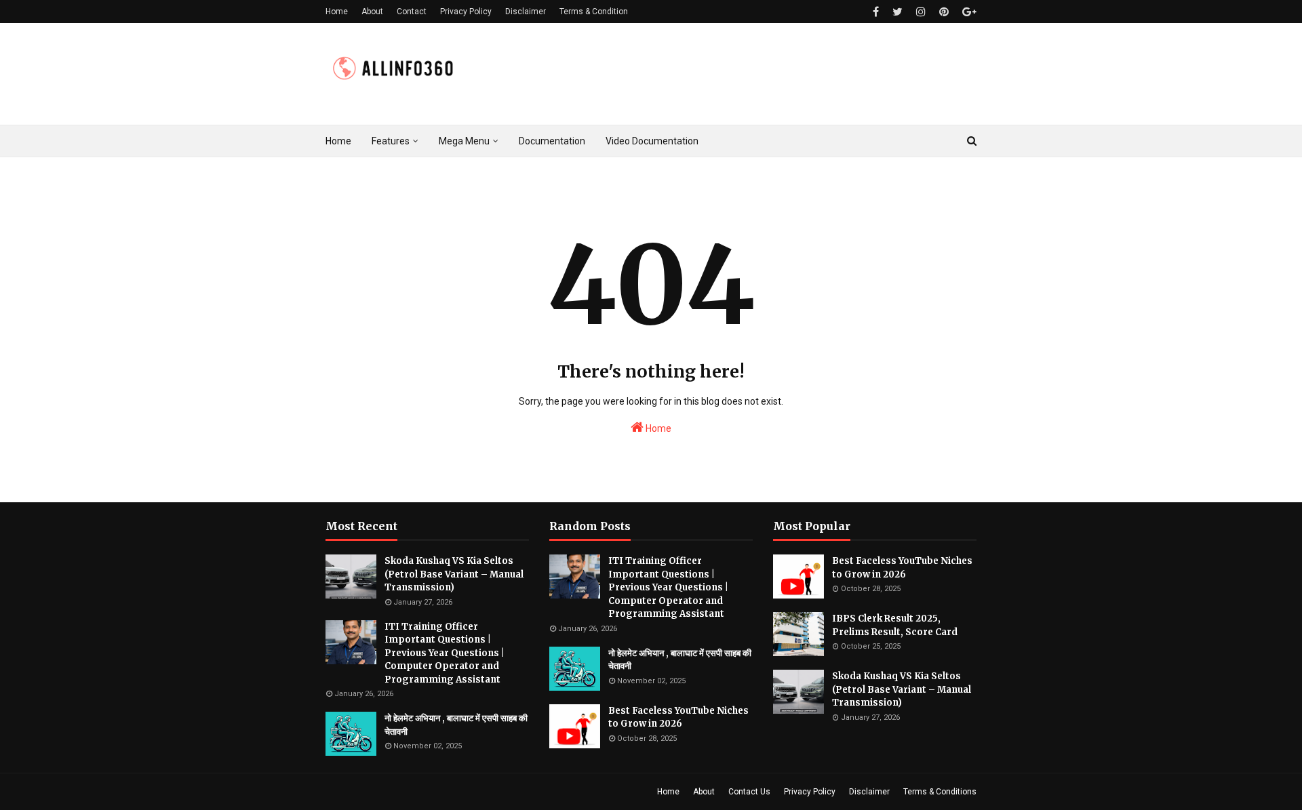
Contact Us (749, 791)
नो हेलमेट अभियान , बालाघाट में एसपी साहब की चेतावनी (456, 724)
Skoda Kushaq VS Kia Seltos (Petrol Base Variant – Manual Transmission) (454, 574)
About (372, 11)
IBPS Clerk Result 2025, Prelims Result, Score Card (895, 625)
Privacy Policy (466, 11)
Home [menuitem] (338, 141)
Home (337, 11)
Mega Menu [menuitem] (464, 141)
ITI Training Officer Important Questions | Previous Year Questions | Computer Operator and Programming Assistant (444, 653)
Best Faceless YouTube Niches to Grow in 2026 (678, 717)
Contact (412, 11)
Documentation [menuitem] (552, 141)
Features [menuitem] (391, 141)
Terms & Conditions (939, 791)
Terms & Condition (593, 11)
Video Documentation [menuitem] (652, 141)
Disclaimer (525, 11)
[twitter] (897, 12)
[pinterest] (944, 12)
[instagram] (921, 12)
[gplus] (967, 12)
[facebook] (875, 12)
